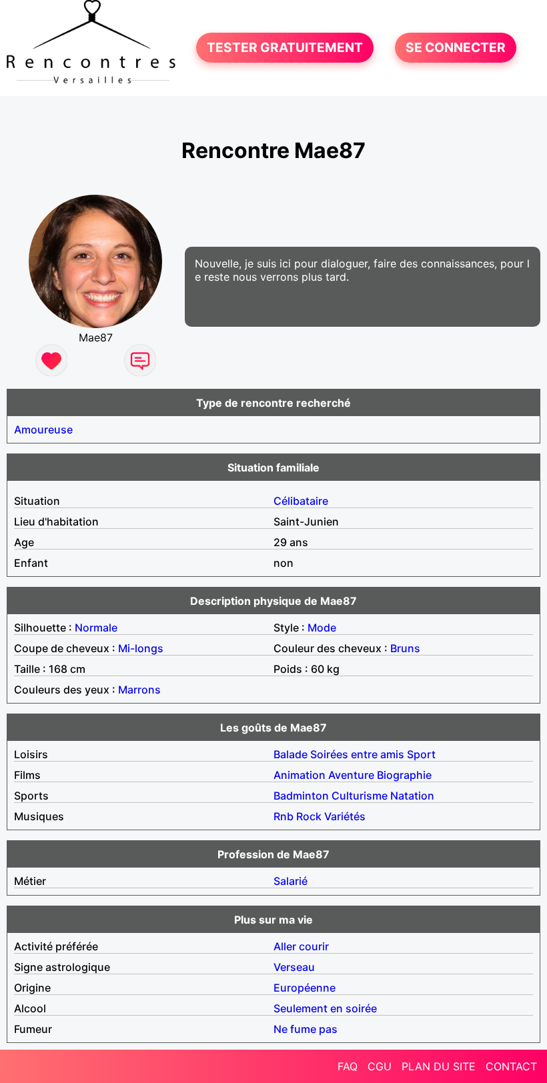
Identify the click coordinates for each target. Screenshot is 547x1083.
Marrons (139, 689)
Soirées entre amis (357, 754)
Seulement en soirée (325, 1008)
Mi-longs (140, 648)
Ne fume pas (306, 1029)
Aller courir (301, 946)
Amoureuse (43, 429)
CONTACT (511, 1066)
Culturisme (360, 795)
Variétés (345, 816)
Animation (300, 775)
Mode (322, 627)
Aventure (351, 775)
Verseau (294, 967)
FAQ (348, 1066)
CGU (380, 1066)
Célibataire (301, 500)
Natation (412, 795)
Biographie (404, 775)
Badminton (301, 795)
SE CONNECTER (456, 48)
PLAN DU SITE (439, 1066)
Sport (421, 754)
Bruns (405, 648)
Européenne (305, 987)
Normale (96, 627)
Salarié (291, 881)
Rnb (284, 816)
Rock (309, 816)
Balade (291, 754)
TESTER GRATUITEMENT (285, 48)
